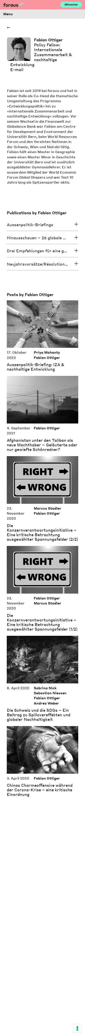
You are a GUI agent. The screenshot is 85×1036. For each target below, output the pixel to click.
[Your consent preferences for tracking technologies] (77, 1028)
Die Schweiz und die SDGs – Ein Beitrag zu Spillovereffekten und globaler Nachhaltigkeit (38, 715)
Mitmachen (71, 4)
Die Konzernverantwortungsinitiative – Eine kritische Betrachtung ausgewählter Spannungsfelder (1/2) (42, 622)
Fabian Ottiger (47, 357)
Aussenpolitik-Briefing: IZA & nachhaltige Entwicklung (35, 367)
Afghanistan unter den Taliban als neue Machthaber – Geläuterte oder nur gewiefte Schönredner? (42, 445)
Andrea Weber (46, 703)
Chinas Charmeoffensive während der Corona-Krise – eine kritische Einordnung (40, 790)
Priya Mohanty (47, 352)
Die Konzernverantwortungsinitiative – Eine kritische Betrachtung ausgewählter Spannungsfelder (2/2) (42, 532)
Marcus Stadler (47, 508)
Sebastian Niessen (50, 693)
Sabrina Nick (45, 688)
